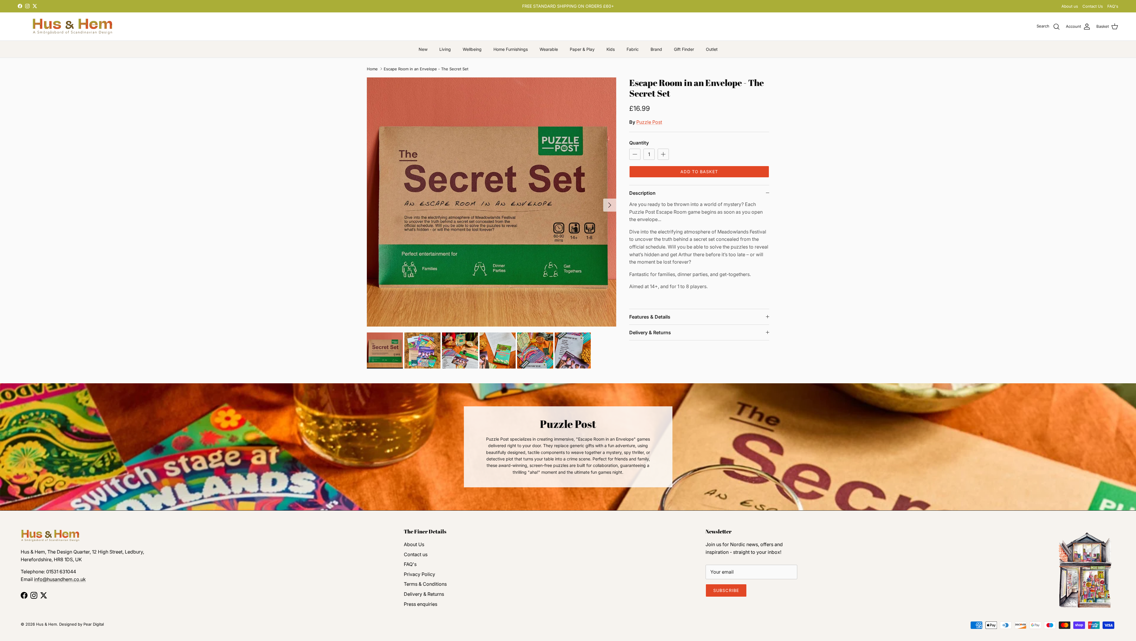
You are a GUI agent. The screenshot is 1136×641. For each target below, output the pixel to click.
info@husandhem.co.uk (60, 579)
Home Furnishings (510, 49)
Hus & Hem (46, 624)
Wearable (549, 49)
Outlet (712, 49)
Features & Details (649, 317)
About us (1069, 6)
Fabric (633, 49)
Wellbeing (472, 49)
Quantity (639, 143)
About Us (414, 544)
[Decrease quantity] (634, 154)
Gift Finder (684, 49)
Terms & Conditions (425, 584)
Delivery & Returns (650, 332)
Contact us (415, 554)
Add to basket (699, 171)
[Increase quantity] (663, 154)
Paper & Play (582, 49)
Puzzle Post (649, 122)
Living (445, 49)
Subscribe (726, 590)
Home (372, 68)
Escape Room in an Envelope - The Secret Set (426, 68)
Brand (656, 49)
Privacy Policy (419, 574)
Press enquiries (420, 604)
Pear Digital (93, 624)
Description (642, 193)
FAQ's (1112, 6)
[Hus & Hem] (72, 26)
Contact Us (1092, 6)
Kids (610, 49)
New (423, 49)
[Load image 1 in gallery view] (491, 202)
